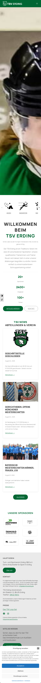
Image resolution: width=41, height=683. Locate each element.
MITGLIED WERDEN (13, 309)
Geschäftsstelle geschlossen (15, 354)
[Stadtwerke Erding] (11, 522)
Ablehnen (20, 671)
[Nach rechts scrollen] (39, 207)
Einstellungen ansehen (21, 676)
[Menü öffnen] (37, 3)
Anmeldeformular (12, 646)
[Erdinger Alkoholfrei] (11, 532)
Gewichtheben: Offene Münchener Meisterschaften (17, 409)
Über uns (9, 570)
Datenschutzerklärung (17, 680)
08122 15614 (14, 595)
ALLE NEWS (20, 497)
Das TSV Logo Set (10, 609)
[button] (38, 648)
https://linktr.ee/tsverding (10, 619)
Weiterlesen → (10, 375)
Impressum (27, 680)
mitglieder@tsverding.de (26, 586)
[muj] (11, 541)
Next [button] (37, 101)
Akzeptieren (20, 666)
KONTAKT (31, 309)
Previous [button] (3, 101)
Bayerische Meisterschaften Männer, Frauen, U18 (19, 468)
